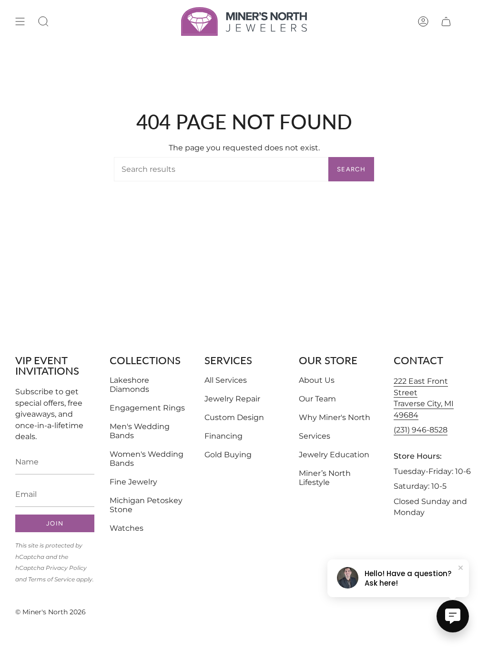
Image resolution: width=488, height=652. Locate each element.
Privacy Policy (66, 567)
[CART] (446, 21)
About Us (317, 380)
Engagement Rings (147, 407)
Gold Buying (228, 454)
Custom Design (234, 417)
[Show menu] (20, 21)
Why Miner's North (334, 417)
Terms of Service (51, 579)
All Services (225, 380)
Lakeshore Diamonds (129, 385)
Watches (126, 528)
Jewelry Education (334, 454)
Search (351, 169)
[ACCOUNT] (423, 21)
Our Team (317, 398)
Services (314, 436)
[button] (43, 21)
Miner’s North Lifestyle (325, 478)
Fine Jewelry (133, 481)
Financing (223, 436)
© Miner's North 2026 (50, 612)
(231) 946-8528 (420, 429)
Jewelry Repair (232, 398)
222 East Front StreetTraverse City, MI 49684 (424, 398)
